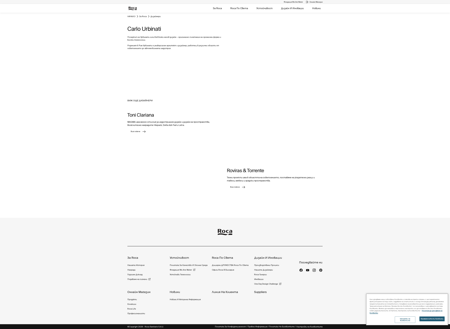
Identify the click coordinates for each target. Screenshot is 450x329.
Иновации (258, 279)
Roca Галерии (260, 274)
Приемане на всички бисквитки (432, 319)
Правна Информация (257, 326)
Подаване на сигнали (137, 279)
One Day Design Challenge (266, 284)
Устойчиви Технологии (180, 274)
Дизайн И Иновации (292, 8)
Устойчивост (264, 8)
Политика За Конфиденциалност (230, 326)
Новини (316, 8)
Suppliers (260, 292)
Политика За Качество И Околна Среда (189, 265)
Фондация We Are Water (181, 270)
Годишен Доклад (134, 274)
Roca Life (131, 309)
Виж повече (135, 131)
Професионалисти (136, 313)
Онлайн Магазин (138, 292)
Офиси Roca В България (223, 270)
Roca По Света (239, 8)
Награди (131, 270)
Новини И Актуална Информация (185, 299)
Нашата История (135, 265)
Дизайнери (155, 16)
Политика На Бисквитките (282, 326)
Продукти (132, 299)
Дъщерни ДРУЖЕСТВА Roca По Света (230, 265)
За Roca (217, 8)
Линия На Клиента (225, 292)
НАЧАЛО (131, 16)
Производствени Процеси (266, 265)
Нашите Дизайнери (263, 270)
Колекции (131, 304)
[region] (407, 309)
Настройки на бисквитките (309, 327)
